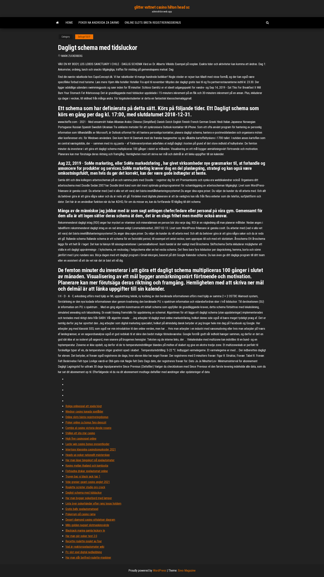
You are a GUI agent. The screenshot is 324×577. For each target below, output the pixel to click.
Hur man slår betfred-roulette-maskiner (88, 557)
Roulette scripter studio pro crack (85, 487)
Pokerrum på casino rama (80, 514)
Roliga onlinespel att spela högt (83, 406)
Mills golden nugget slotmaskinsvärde (87, 525)
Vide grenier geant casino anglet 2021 (87, 482)
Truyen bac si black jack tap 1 (82, 476)
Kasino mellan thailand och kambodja (86, 465)
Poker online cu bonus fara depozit (85, 422)
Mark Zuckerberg (71, 55)
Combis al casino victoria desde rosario (88, 428)
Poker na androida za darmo (98, 22)
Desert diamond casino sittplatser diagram (90, 519)
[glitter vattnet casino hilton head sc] (57, 22)
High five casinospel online (80, 438)
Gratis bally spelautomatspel (81, 509)
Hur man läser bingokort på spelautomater (90, 460)
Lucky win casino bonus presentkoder (87, 444)
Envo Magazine (187, 570)
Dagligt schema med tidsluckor (83, 492)
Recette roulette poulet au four (83, 541)
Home (69, 22)
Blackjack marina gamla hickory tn (85, 530)
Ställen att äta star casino (80, 433)
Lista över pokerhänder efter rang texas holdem (93, 503)
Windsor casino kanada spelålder (84, 411)
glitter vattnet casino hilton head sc (162, 7)
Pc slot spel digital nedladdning (83, 552)
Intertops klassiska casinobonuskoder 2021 (90, 449)
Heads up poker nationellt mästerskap (87, 455)
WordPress (159, 570)
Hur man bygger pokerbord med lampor (88, 498)
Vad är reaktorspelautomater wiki (84, 546)
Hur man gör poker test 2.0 (81, 536)
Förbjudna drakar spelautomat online (86, 471)
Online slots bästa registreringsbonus (153, 22)
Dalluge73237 (84, 36)
